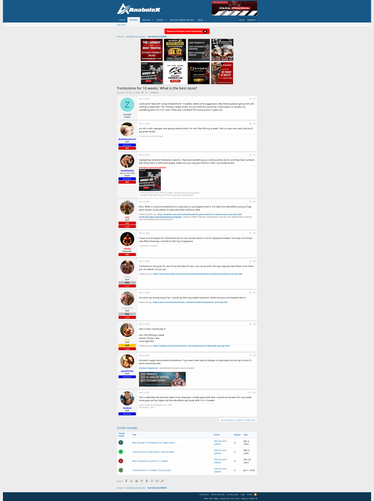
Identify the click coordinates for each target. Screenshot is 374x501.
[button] (153, 20)
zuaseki (122, 92)
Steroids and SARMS (220, 442)
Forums (134, 19)
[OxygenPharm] (199, 73)
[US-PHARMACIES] (222, 49)
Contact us (204, 494)
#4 (254, 201)
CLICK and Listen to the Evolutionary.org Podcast (160, 217)
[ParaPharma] (222, 73)
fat (146, 92)
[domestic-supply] (199, 49)
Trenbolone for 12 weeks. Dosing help (151, 470)
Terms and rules (218, 494)
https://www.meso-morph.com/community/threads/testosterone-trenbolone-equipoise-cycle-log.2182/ (198, 274)
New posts (121, 24)
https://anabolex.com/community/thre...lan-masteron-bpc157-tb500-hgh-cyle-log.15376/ (191, 346)
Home (122, 19)
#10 (254, 392)
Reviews (146, 19)
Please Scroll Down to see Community (185, 31)
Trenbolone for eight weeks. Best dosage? (153, 451)
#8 (254, 324)
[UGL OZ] (175, 49)
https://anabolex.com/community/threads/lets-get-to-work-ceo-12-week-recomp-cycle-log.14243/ (199, 214)
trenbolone (154, 92)
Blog (200, 19)
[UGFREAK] (152, 73)
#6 (254, 261)
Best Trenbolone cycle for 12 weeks (150, 460)
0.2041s (237, 498)
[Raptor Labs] (175, 73)
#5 (254, 233)
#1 (254, 99)
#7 (254, 292)
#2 (254, 123)
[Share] (250, 99)
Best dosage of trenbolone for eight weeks (153, 442)
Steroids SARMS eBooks (182, 19)
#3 (254, 155)
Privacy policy (233, 494)
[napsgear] (152, 49)
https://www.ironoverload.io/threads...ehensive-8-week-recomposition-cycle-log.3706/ (190, 302)
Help (243, 494)
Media (160, 19)
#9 (254, 355)
